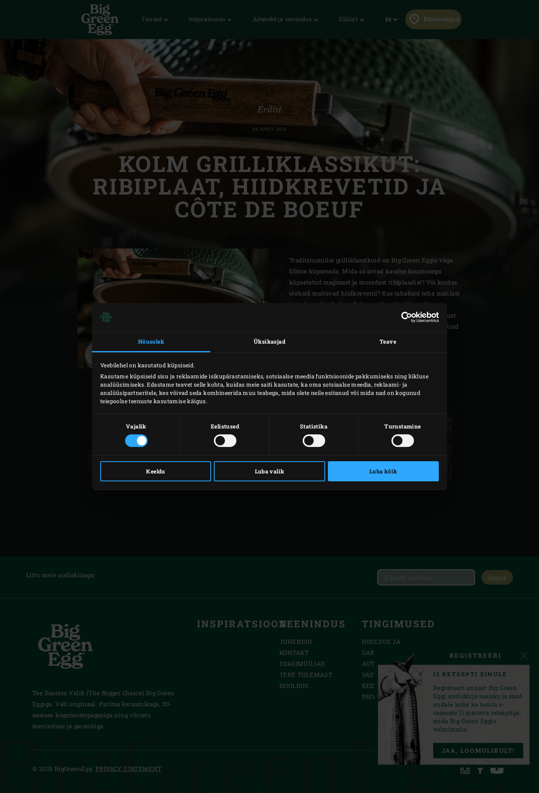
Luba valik (269, 471)
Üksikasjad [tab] (269, 341)
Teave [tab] (388, 341)
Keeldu (155, 471)
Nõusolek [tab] (151, 341)
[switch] (225, 440)
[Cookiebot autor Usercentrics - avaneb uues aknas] (404, 317)
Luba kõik (383, 471)
